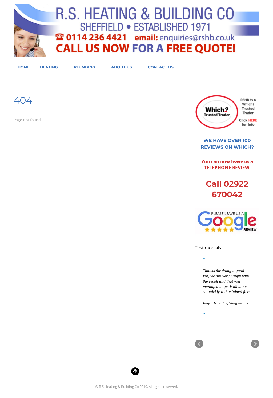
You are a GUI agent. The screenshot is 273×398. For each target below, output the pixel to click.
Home (24, 67)
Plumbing (84, 67)
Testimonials (208, 248)
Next (255, 344)
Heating (49, 67)
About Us (121, 67)
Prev (199, 344)
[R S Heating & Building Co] (136, 52)
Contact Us (161, 67)
